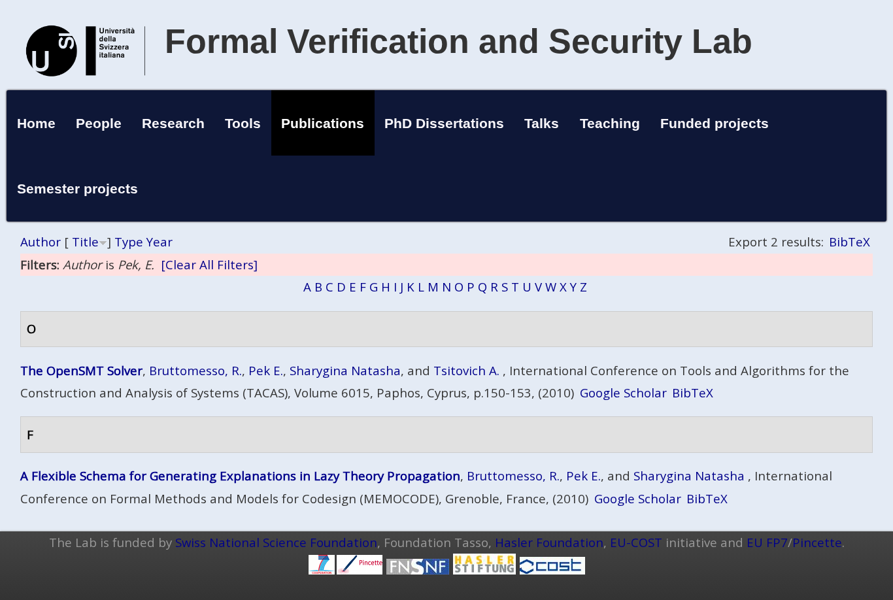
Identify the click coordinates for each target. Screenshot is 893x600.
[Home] (86, 90)
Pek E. (265, 370)
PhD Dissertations (444, 123)
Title (85, 241)
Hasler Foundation (549, 542)
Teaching (610, 123)
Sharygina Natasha (345, 370)
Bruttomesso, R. (195, 370)
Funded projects (714, 123)
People (99, 123)
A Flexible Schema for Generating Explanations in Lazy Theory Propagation (240, 475)
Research (173, 123)
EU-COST (636, 542)
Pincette (817, 542)
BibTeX (849, 241)
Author (40, 241)
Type (128, 241)
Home (36, 123)
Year (159, 241)
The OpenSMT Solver (81, 370)
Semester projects (77, 188)
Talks (541, 123)
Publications (322, 123)
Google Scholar (623, 392)
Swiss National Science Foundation (276, 542)
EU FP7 (767, 542)
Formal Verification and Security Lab (458, 41)
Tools (243, 123)
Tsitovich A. (466, 370)
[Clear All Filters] (209, 264)
